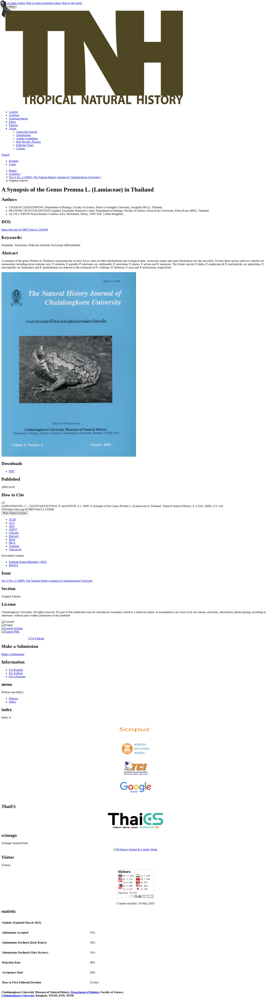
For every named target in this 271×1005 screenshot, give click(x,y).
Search (5, 154)
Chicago (14, 532)
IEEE (12, 539)
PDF (11, 471)
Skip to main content (13, 3)
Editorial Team (24, 145)
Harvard (13, 536)
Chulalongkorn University (17, 995)
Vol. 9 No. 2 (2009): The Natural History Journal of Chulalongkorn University (55, 177)
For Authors (16, 673)
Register (13, 161)
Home (13, 170)
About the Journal (26, 131)
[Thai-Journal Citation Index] (135, 775)
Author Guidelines (27, 138)
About (12, 128)
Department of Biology (85, 992)
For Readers (16, 669)
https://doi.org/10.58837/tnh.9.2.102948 (24, 229)
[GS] (135, 792)
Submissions (23, 135)
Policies (13, 125)
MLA (12, 542)
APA (12, 526)
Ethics (12, 121)
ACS (12, 522)
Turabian (14, 546)
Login (12, 164)
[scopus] (135, 736)
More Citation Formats (15, 513)
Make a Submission (12, 654)
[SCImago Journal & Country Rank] (135, 849)
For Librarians (17, 676)
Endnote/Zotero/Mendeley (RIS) (28, 561)
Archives (14, 115)
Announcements (18, 118)
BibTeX (13, 565)
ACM (12, 519)
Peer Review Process (28, 141)
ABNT (13, 529)
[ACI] (135, 755)
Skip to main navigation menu (43, 3)
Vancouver (15, 549)
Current (13, 111)
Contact (20, 148)
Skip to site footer (72, 3)
